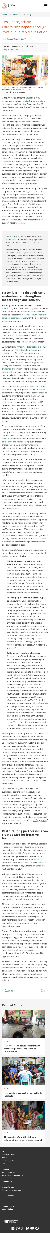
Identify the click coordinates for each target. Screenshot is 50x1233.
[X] (22, 1228)
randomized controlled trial (29, 347)
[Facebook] (37, 1228)
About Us (17, 14)
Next (43, 990)
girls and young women (12, 441)
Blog (29, 14)
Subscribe (10, 1196)
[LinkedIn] (13, 1228)
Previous (9, 990)
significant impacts (31, 359)
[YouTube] (32, 1228)
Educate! (29, 97)
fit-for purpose (40, 820)
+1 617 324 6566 (8, 1172)
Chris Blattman (11, 236)
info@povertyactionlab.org (12, 1175)
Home (4, 14)
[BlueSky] (27, 1228)
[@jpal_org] (18, 1228)
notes (4, 204)
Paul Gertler (31, 350)
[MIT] (25, 1221)
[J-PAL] (9, 6)
